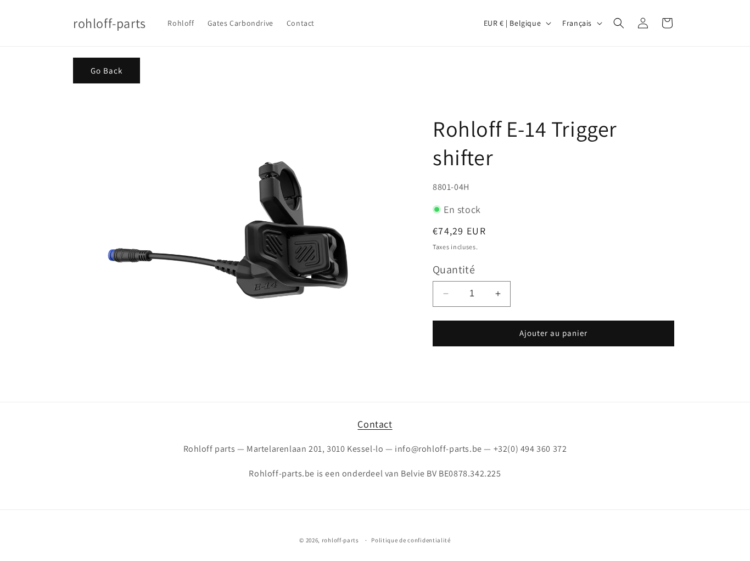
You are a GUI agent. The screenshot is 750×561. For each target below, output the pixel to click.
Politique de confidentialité (411, 540)
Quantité (454, 269)
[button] (619, 23)
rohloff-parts (340, 540)
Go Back (106, 70)
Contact (374, 424)
